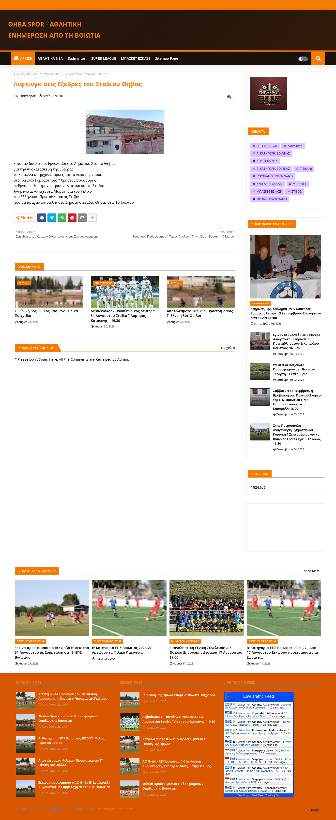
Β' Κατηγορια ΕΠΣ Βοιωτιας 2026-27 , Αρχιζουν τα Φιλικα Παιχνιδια (123, 650)
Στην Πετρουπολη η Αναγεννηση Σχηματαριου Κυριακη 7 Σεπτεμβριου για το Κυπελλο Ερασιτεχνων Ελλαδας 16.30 (297, 434)
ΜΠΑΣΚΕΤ (299, 184)
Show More (312, 571)
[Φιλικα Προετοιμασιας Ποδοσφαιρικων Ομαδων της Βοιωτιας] (25, 722)
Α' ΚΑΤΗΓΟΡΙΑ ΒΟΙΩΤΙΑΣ (273, 153)
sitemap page (166, 58)
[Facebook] (41, 217)
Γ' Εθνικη (306, 169)
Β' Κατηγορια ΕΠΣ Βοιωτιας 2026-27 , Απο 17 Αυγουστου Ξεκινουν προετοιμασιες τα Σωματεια (282, 652)
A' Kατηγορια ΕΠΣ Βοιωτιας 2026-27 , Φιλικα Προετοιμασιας (72, 740)
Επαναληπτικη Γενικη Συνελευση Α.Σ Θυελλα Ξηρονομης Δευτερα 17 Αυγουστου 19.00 (205, 652)
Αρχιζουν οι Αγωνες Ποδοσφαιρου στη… (257, 752)
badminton (77, 58)
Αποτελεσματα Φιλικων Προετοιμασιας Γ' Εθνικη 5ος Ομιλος (200, 313)
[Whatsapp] (62, 217)
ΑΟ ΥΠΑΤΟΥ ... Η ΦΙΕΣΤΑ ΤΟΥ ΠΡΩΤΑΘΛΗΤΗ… (258, 760)
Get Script (243, 795)
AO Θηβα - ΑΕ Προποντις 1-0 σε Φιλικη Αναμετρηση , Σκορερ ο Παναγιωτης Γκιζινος (72, 696)
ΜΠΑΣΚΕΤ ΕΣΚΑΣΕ (135, 58)
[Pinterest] (72, 217)
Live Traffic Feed (258, 696)
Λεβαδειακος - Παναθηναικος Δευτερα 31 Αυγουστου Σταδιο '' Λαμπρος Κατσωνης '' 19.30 (123, 316)
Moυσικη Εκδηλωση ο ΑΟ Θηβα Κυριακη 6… (258, 706)
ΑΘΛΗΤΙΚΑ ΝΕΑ (50, 58)
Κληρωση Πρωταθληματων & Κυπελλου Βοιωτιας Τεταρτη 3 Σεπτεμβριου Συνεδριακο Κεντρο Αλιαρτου (285, 313)
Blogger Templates (50, 808)
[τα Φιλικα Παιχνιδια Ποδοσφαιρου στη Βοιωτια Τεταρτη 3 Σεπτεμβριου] (260, 371)
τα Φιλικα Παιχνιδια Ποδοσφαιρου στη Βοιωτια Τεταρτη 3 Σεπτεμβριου (294, 369)
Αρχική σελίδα (25, 74)
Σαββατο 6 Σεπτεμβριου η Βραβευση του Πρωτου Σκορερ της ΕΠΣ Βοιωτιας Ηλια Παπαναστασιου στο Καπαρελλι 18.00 (297, 399)
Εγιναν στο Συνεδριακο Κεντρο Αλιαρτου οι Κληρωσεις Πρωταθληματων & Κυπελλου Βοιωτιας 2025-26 (296, 341)
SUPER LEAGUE (103, 58)
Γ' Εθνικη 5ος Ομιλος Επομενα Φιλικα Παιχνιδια (46, 313)
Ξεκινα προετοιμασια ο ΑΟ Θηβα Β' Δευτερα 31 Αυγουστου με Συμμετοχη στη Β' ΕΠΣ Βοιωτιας (52, 652)
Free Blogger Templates (114, 808)
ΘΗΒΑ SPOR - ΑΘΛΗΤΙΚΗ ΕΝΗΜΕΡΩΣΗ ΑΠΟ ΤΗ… (256, 769)
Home (314, 810)
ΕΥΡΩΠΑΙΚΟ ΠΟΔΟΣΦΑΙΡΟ (275, 176)
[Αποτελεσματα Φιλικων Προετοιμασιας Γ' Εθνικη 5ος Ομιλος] (25, 766)
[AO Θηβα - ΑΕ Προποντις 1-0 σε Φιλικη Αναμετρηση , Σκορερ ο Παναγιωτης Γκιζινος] (25, 700)
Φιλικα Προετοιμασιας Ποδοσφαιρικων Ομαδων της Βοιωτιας (68, 718)
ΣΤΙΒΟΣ (296, 191)
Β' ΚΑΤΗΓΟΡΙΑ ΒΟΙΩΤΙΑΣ (273, 169)
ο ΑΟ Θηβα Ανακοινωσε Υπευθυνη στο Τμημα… (257, 732)
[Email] (82, 217)
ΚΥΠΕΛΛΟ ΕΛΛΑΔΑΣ (270, 184)
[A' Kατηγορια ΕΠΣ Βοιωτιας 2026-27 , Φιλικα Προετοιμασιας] (25, 744)
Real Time (257, 795)
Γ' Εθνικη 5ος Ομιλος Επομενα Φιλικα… (256, 715)
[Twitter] (51, 217)
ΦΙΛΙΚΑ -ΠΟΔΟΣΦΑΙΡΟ (272, 199)
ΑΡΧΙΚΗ (26, 58)
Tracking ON (272, 795)
